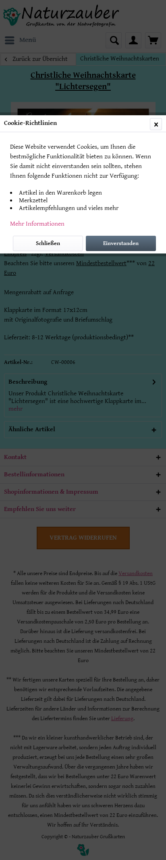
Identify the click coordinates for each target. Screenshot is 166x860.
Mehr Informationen (37, 224)
